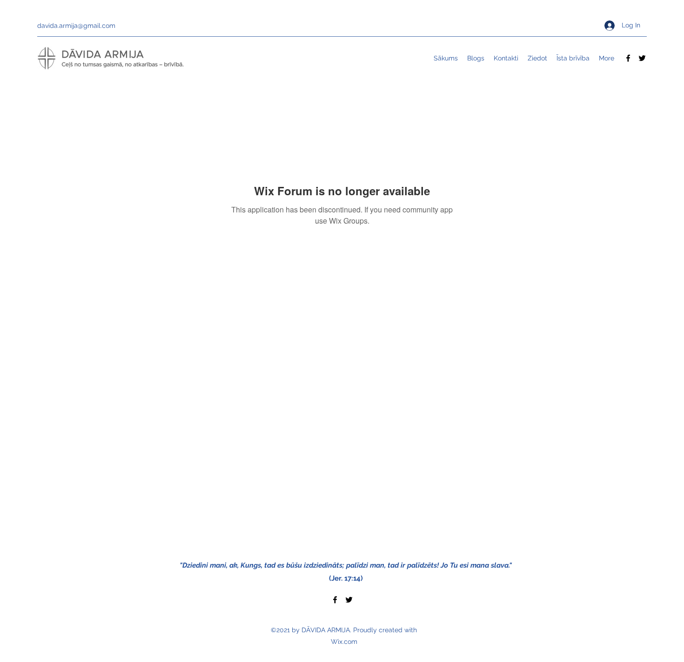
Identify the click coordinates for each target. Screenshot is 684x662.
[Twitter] (642, 58)
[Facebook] (628, 58)
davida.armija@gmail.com (76, 25)
